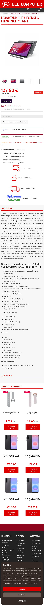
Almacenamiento (37, 553)
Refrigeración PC (36, 557)
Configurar (22, 601)
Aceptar (22, 589)
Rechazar (22, 595)
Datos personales (20, 552)
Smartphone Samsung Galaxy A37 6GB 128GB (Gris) (32, 457)
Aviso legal (5, 560)
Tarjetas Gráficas (34, 547)
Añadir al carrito (12, 427)
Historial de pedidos (21, 544)
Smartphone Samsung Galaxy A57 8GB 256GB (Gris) (11, 500)
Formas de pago (7, 550)
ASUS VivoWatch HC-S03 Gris (11, 413)
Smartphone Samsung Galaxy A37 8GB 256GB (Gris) (11, 457)
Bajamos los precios (21, 556)
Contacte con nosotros (7, 542)
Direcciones (21, 548)
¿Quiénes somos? (5, 546)
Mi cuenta (20, 541)
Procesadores (36, 543)
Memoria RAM (36, 551)
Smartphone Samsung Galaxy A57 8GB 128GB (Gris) (32, 500)
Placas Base (36, 541)
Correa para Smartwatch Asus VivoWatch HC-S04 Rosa (33, 413)
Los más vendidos (20, 561)
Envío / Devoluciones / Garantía (7, 555)
